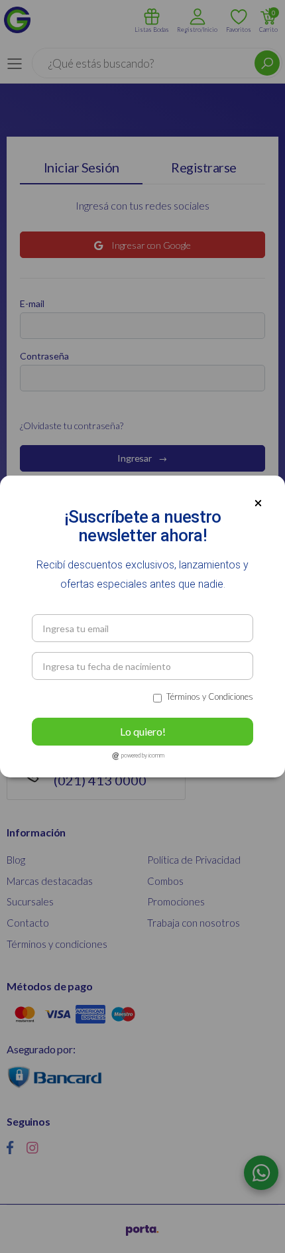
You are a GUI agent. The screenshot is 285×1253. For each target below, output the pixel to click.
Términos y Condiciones (209, 696)
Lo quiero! (143, 731)
